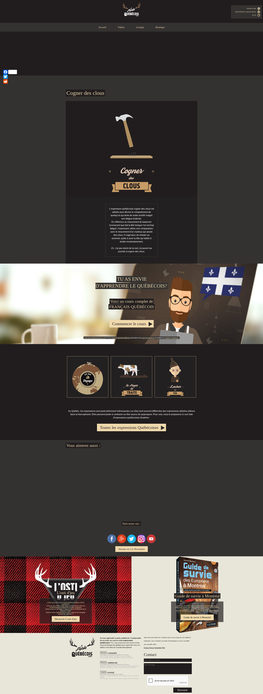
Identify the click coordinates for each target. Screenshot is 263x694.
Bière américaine (133, 666)
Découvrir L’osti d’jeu (66, 619)
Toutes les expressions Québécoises (129, 427)
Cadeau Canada (133, 678)
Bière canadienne (115, 656)
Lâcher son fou (175, 376)
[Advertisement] (131, 53)
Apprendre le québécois (131, 304)
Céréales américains (106, 667)
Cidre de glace (126, 656)
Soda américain (131, 667)
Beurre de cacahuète (120, 666)
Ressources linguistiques (246, 12)
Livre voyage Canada (107, 678)
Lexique (140, 27)
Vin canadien (104, 657)
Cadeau (107, 673)
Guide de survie (131, 558)
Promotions (252, 8)
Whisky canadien (114, 657)
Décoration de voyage (119, 675)
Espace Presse (149, 648)
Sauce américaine (119, 667)
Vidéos (121, 27)
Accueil (102, 27)
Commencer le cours (129, 323)
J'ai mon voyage (87, 376)
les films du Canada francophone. (119, 647)
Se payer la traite (131, 376)
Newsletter (158, 648)
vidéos (102, 647)
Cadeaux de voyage (116, 674)
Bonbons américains (106, 666)
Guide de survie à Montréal (197, 596)
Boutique (160, 27)
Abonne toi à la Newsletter (131, 549)
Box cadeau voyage (120, 678)
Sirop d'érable (104, 656)
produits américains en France (119, 664)
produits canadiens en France (119, 655)
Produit (108, 653)
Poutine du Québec (127, 657)
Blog (254, 15)
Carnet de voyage (105, 675)
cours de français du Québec (110, 645)
